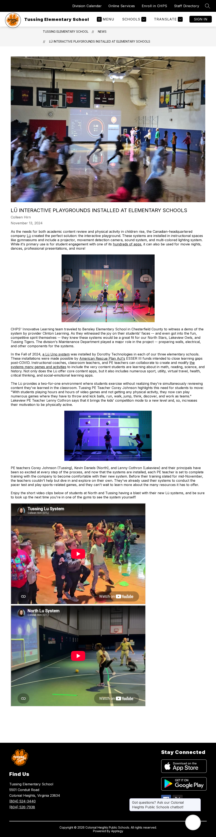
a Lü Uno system (56, 354)
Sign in (200, 19)
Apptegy (117, 831)
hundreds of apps (127, 244)
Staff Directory (186, 6)
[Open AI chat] (193, 822)
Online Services (121, 6)
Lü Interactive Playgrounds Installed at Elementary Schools (99, 41)
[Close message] (197, 800)
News (102, 31)
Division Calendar (87, 6)
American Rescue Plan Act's (102, 358)
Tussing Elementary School (65, 31)
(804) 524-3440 (22, 801)
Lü (29, 236)
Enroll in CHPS (154, 6)
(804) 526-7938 (22, 807)
